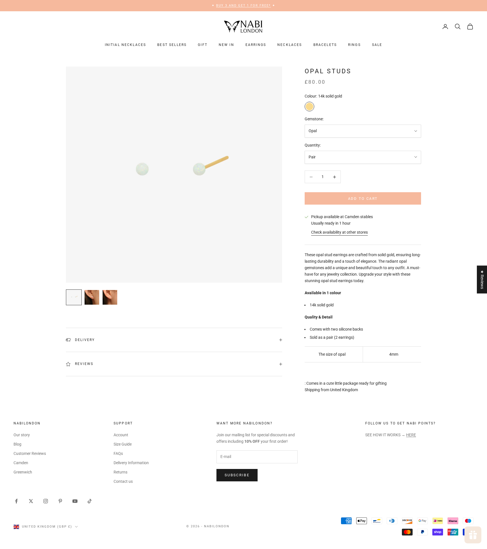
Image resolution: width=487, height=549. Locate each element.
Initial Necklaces (125, 45)
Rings (354, 45)
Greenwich (23, 472)
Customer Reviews (30, 453)
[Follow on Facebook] (16, 501)
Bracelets (325, 45)
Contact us (123, 481)
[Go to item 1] (74, 297)
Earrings (255, 45)
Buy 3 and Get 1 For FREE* (243, 5)
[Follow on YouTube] (75, 501)
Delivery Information (131, 463)
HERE (411, 435)
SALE (377, 45)
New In (226, 45)
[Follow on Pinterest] (60, 501)
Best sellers (172, 45)
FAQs (118, 453)
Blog (17, 444)
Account (121, 435)
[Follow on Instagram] (45, 501)
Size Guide (123, 444)
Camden (21, 463)
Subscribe (237, 475)
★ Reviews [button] (482, 279)
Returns (120, 472)
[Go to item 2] (92, 297)
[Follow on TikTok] (89, 501)
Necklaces (289, 45)
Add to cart (363, 198)
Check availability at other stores (339, 232)
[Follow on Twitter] (31, 501)
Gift (202, 45)
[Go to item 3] (110, 297)
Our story (22, 435)
